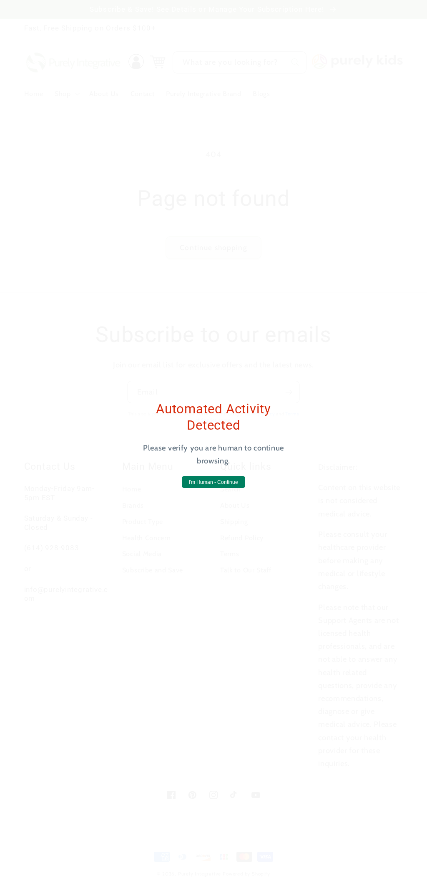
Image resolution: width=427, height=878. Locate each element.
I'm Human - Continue (213, 482)
